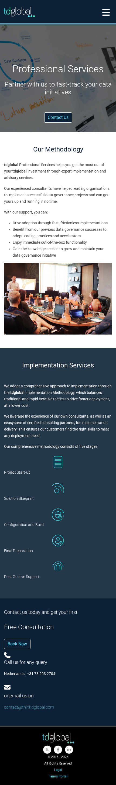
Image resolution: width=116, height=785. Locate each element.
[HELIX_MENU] (106, 12)
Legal (58, 770)
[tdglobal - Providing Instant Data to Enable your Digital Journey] (58, 737)
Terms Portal (58, 776)
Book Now (17, 643)
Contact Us (58, 117)
